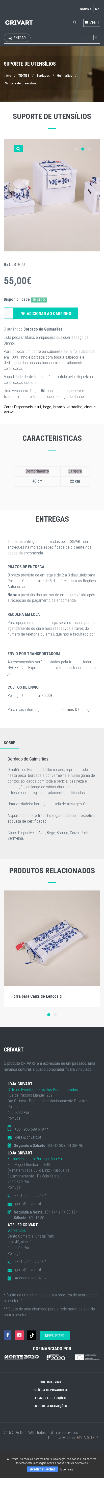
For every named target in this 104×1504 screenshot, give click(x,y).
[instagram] (19, 1335)
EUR (39, 38)
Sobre (9, 742)
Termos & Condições (78, 709)
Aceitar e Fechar (42, 1469)
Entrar (19, 38)
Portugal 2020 (50, 1382)
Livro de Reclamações (50, 1406)
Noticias (85, 9)
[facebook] (7, 1335)
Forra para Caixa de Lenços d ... (38, 996)
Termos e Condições (50, 1398)
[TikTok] (31, 1335)
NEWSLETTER (54, 1336)
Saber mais (66, 1469)
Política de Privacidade (50, 1390)
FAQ (97, 9)
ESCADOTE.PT (88, 1437)
